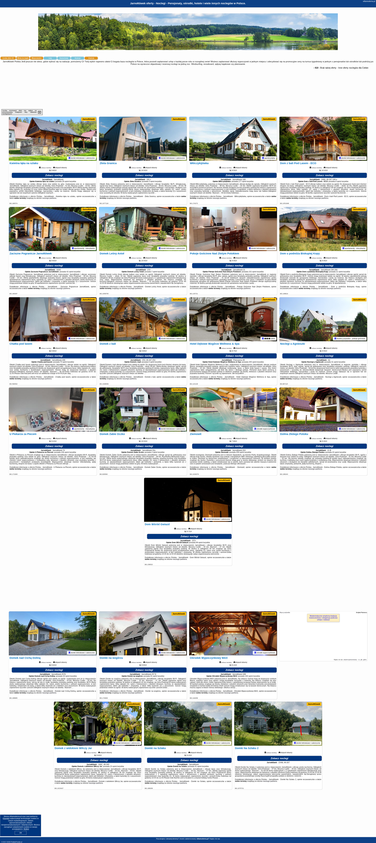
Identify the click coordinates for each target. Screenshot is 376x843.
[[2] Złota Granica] (143, 139)
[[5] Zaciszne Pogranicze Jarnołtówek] (53, 229)
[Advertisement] (188, 87)
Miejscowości (37, 58)
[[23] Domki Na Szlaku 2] (278, 724)
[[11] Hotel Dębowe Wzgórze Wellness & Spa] (233, 319)
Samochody (64, 58)
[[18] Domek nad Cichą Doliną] (53, 633)
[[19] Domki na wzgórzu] (143, 633)
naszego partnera (49, 198)
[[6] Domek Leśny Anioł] (143, 229)
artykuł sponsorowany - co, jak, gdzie (355, 659)
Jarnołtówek (88, 119)
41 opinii (198, 766)
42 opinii (70, 272)
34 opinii (66, 676)
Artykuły (91, 58)
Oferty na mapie (23, 58)
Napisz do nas (215, 839)
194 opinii (249, 676)
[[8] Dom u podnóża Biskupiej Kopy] (323, 229)
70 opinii (63, 362)
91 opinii (153, 676)
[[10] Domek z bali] (143, 319)
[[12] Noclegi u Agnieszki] (323, 319)
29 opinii (65, 181)
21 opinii (339, 272)
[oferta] (69, 158)
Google (6, 818)
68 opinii (199, 542)
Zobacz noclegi (54, 175)
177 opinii (242, 181)
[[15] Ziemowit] (233, 410)
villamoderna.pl (369, 1)
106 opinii (65, 452)
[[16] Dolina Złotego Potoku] (323, 410)
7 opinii (154, 272)
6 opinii (338, 181)
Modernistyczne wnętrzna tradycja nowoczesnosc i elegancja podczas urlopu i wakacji (323, 618)
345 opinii (253, 362)
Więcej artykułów (285, 612)
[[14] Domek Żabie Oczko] (143, 410)
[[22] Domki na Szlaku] (188, 724)
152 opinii (253, 272)
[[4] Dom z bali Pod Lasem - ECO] (323, 139)
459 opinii (240, 452)
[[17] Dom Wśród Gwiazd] (188, 500)
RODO (26, 829)
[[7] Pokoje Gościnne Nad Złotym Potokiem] (233, 229)
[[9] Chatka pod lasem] (53, 319)
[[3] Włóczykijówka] (233, 139)
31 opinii (334, 362)
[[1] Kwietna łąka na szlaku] (53, 139)
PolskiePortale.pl (16, 842)
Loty (50, 58)
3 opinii (152, 181)
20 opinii (335, 452)
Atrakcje (78, 58)
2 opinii (154, 452)
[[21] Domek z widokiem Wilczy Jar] (98, 724)
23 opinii (113, 766)
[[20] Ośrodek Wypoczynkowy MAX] (233, 633)
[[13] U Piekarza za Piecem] (53, 410)
